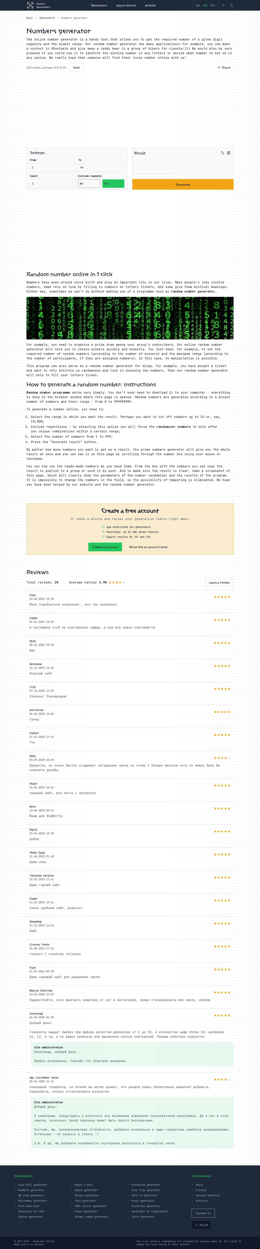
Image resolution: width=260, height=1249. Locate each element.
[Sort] (222, 153)
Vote (76, 67)
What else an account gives (148, 547)
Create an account (105, 547)
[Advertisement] (130, 107)
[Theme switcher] (223, 5)
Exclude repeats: (90, 176)
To (79, 160)
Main (29, 18)
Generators (99, 5)
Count (33, 176)
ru (213, 5)
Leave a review (219, 582)
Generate (182, 184)
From (33, 160)
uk (198, 5)
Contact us (203, 1213)
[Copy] (229, 153)
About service (126, 5)
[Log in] (231, 5)
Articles (150, 5)
